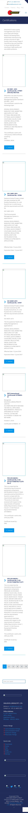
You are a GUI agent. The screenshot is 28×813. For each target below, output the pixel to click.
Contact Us (8, 752)
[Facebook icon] (14, 807)
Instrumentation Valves (12, 731)
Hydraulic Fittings (10, 733)
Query (7, 746)
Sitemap (7, 754)
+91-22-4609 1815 (14, 2)
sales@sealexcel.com (14, 4)
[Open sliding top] (26, 2)
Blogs (7, 750)
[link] (14, 70)
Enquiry (13, 7)
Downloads (8, 744)
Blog (18, 7)
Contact (7, 7)
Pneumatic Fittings (11, 734)
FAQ (22, 7)
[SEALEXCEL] (14, 12)
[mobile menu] (26, 12)
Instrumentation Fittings (12, 729)
